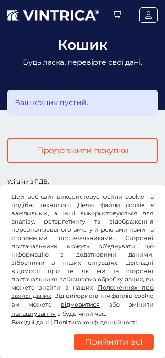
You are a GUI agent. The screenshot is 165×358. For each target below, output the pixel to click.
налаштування (33, 313)
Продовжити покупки (83, 150)
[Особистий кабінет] (148, 15)
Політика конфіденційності (95, 322)
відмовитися (80, 304)
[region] (82, 351)
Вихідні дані (30, 322)
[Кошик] (117, 15)
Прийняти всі (114, 342)
